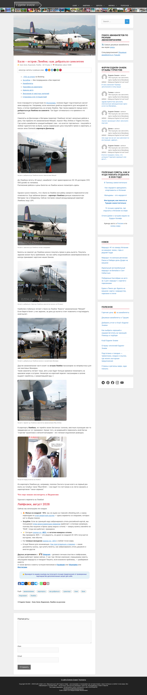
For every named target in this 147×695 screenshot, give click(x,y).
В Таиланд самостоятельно (115, 183)
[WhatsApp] (57, 70)
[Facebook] (112, 382)
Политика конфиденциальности (74, 688)
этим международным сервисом (46, 524)
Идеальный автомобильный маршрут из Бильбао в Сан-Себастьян (113, 270)
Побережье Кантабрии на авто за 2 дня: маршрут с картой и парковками (114, 280)
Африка (111, 6)
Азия (75, 6)
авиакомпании (29, 591)
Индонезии (51, 103)
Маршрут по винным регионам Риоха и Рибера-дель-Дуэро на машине (115, 260)
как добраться (54, 591)
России (120, 223)
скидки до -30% (49, 541)
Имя (19, 646)
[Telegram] (52, 70)
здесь (112, 47)
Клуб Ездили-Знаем (110, 341)
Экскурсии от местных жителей (36, 94)
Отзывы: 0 (48, 65)
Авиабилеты (28, 83)
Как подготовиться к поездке (62, 544)
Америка (86, 6)
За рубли (26, 80)
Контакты (82, 680)
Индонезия (31, 65)
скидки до (39, 532)
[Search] (127, 21)
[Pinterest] (60, 70)
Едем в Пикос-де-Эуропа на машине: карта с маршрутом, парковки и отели (114, 290)
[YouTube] (122, 382)
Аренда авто (28, 90)
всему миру (115, 226)
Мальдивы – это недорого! (115, 195)
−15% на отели (29, 77)
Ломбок (38, 65)
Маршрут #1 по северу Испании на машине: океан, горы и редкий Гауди (115, 250)
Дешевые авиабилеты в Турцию (115, 318)
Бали (25, 65)
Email (20, 656)
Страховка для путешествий (35, 97)
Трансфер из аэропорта (32, 87)
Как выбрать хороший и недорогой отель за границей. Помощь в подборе (114, 332)
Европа (99, 6)
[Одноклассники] (49, 70)
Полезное (125, 6)
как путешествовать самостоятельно (100, 684)
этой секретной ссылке (44, 516)
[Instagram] (117, 382)
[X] (55, 70)
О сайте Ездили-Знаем (69, 680)
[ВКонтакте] (46, 70)
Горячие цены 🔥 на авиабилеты (115, 312)
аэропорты (42, 591)
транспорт (67, 591)
